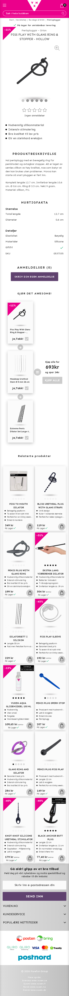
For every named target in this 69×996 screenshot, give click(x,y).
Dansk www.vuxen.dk (34, 990)
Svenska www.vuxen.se (34, 980)
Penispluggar (54, 20)
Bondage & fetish (37, 20)
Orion (43, 30)
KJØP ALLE (52, 380)
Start (11, 20)
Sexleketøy (21, 20)
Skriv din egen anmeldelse (34, 276)
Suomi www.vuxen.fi (34, 983)
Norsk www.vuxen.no (34, 987)
